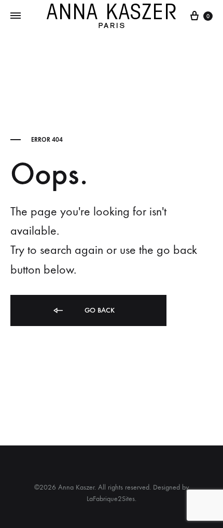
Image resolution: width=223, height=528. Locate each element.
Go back (98, 310)
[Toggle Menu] (15, 16)
